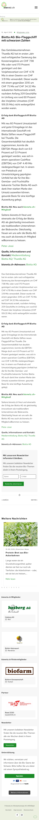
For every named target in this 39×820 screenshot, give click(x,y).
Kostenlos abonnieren (13, 484)
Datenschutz (28, 810)
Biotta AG (31, 264)
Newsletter (10, 745)
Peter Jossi (7, 246)
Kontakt (9, 810)
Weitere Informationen (19, 792)
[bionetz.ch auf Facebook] (17, 815)
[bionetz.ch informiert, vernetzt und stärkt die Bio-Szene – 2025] (19, 19)
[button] (37, 818)
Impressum (18, 810)
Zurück (5, 500)
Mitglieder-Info (23, 32)
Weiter (33, 500)
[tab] (4, 587)
